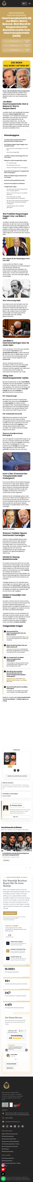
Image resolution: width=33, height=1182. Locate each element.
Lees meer (6, 860)
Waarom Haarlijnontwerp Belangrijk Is (17, 167)
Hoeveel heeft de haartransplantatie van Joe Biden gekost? (17, 189)
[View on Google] (8, 1055)
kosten (26, 637)
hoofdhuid (23, 401)
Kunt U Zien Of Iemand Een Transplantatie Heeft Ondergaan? (16, 171)
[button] (6, 1050)
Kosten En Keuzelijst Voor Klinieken (14, 183)
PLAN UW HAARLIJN (10, 913)
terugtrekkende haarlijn (10, 352)
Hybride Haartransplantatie (9, 1138)
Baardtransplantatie (7, 1160)
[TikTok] (3, 1174)
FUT (4, 399)
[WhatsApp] (3, 1178)
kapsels (20, 424)
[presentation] (15, 770)
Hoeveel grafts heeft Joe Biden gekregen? (15, 206)
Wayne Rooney (11, 678)
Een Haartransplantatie (8, 1158)
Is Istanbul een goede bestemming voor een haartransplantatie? (15, 854)
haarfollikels (25, 382)
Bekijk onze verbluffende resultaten (17, 776)
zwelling (26, 570)
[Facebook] (3, 1126)
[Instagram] (3, 1165)
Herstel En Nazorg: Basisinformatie (14, 180)
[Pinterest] (22, 1126)
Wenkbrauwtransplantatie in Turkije (11, 1163)
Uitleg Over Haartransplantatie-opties (15, 160)
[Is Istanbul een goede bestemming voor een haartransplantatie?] (16, 841)
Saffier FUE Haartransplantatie (10, 1133)
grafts (20, 442)
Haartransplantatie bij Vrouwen (10, 1146)
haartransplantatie (15, 114)
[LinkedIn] (14, 1126)
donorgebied (9, 403)
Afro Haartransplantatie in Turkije (10, 1144)
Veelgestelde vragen (10, 186)
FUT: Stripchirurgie (12, 163)
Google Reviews (11, 1064)
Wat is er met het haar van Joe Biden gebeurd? (17, 193)
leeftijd (18, 390)
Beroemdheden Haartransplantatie (19, 91)
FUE (4, 417)
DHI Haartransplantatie (8, 1136)
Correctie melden (7, 796)
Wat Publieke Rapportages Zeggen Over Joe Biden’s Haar (16, 145)
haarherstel (6, 359)
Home (4, 91)
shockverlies (16, 586)
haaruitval (14, 351)
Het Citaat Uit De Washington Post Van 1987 (17, 149)
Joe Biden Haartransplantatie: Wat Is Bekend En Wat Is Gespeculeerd (15, 140)
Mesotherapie (5, 1149)
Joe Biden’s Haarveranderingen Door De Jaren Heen (16, 156)
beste (17, 622)
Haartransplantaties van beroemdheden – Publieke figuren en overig (16, 699)
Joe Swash (24, 680)
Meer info (16, 817)
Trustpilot (9, 1068)
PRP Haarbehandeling (7, 1151)
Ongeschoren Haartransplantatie (10, 1141)
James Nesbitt (15, 680)
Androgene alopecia (13, 649)
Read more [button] (11, 1049)
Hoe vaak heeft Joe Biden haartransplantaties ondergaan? (16, 197)
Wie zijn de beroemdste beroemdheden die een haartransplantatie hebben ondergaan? (18, 202)
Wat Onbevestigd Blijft (13, 152)
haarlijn (15, 446)
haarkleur (23, 366)
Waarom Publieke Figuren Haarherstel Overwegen (15, 176)
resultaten (22, 622)
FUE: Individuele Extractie (13, 165)
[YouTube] (3, 1169)
